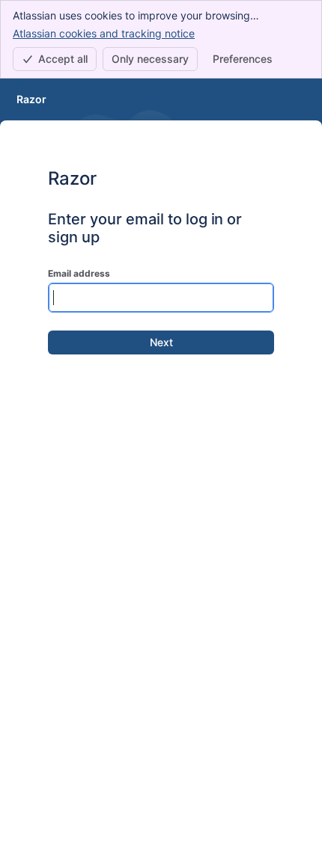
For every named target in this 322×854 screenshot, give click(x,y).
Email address (79, 273)
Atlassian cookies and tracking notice (104, 33)
